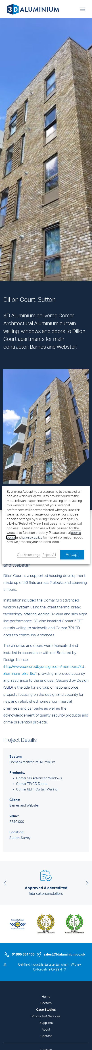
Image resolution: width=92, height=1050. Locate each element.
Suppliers (46, 1023)
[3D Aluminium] (31, 9)
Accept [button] (72, 555)
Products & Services (46, 1016)
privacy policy (32, 537)
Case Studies (46, 1009)
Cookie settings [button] (28, 555)
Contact (46, 1036)
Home (46, 996)
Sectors (46, 1003)
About (46, 1029)
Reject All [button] (49, 555)
